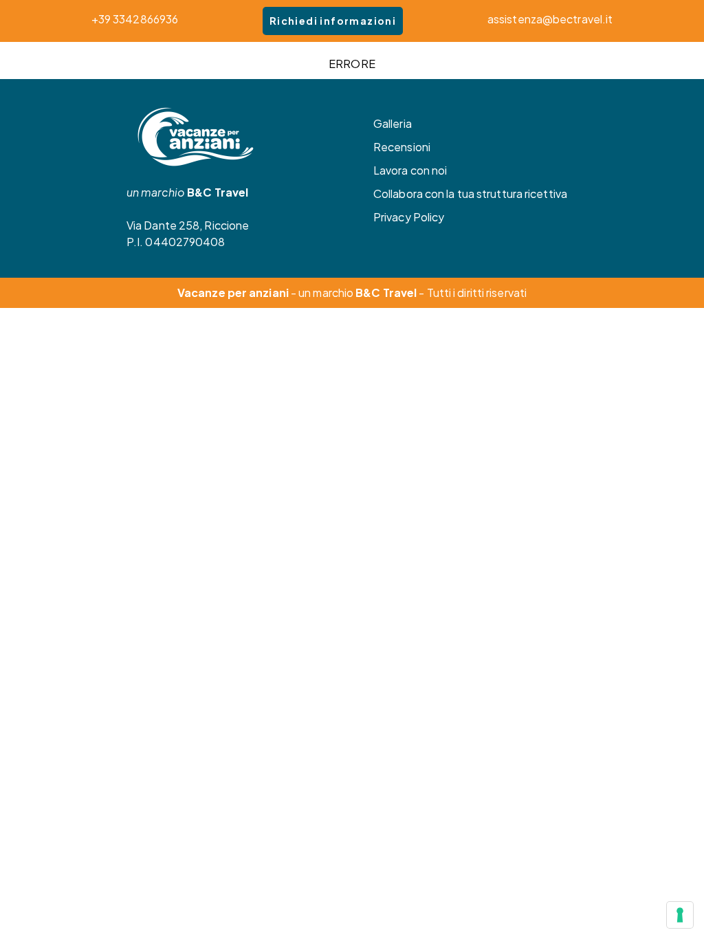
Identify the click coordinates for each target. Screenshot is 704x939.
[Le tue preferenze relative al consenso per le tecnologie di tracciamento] (680, 915)
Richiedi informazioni (333, 20)
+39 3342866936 (134, 19)
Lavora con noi (410, 170)
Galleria (392, 123)
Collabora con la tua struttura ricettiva (470, 193)
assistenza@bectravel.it (550, 19)
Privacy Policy (408, 217)
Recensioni (401, 147)
